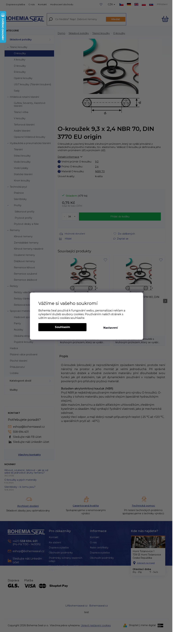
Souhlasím (62, 327)
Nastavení (110, 327)
